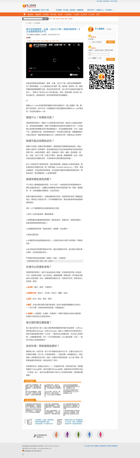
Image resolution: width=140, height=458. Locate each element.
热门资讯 (114, 1)
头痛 (34, 41)
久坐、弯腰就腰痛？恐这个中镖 (38, 10)
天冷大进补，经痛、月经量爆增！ (74, 421)
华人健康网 (30, 6)
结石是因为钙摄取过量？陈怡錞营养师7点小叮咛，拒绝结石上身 (71, 391)
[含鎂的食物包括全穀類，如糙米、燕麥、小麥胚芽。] (54, 258)
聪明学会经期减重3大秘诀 (42, 421)
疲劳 (42, 41)
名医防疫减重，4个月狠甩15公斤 (44, 423)
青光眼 (58, 18)
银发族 (67, 436)
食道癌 (62, 18)
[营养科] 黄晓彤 (109, 50)
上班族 (56, 436)
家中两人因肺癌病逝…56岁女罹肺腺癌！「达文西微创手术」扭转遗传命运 (52, 412)
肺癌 (66, 18)
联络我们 (96, 446)
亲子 (78, 436)
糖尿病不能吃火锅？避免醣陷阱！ (74, 420)
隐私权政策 (103, 446)
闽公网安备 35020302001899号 (32, 451)
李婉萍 (38, 41)
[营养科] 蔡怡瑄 (99, 50)
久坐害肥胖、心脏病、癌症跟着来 (44, 420)
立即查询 (110, 42)
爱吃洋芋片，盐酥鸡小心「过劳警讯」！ (101, 10)
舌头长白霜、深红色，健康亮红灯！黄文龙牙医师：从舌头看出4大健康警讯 (52, 394)
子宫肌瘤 (70, 18)
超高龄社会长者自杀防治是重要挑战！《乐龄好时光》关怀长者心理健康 (33, 410)
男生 (89, 436)
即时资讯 (107, 1)
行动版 (100, 1)
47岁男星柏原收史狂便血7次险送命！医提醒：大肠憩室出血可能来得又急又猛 (71, 413)
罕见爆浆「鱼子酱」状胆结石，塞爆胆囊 (69, 10)
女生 (100, 436)
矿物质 (46, 41)
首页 (30, 23)
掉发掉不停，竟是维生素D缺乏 (73, 423)
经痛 (54, 18)
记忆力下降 (55, 41)
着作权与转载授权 (112, 446)
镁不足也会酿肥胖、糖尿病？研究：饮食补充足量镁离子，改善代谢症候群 (33, 393)
